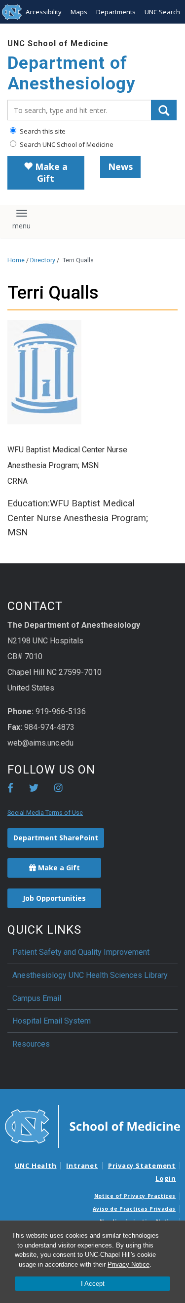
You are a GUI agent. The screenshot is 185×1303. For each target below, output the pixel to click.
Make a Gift (50, 172)
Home (16, 260)
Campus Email (36, 998)
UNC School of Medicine (58, 43)
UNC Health (36, 1165)
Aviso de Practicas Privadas (134, 1208)
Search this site (42, 131)
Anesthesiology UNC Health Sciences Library (90, 975)
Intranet (82, 1165)
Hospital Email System (51, 1021)
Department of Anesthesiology (71, 73)
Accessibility (44, 11)
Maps (79, 11)
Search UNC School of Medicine (65, 144)
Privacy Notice (128, 1264)
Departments (116, 11)
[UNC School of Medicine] (92, 1125)
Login (165, 1178)
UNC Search (162, 11)
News (120, 166)
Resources (31, 1044)
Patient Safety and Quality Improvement (80, 952)
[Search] (164, 110)
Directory (42, 260)
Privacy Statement (142, 1165)
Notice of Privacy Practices (135, 1195)
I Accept (93, 1283)
